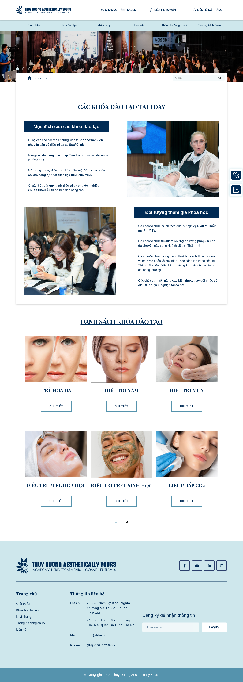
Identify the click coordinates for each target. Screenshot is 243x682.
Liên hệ (21, 629)
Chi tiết (56, 406)
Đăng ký (214, 627)
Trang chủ (26, 594)
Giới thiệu (23, 604)
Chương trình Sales (209, 25)
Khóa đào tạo (69, 25)
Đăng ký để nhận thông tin (168, 615)
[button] (17, 68)
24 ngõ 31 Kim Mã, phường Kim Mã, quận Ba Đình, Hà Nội (111, 623)
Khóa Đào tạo (44, 79)
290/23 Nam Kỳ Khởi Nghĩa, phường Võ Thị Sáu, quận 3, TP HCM (109, 608)
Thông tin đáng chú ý (174, 25)
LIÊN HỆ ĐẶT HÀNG (209, 9)
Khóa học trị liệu (27, 610)
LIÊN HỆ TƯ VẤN (165, 9)
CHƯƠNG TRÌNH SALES (120, 9)
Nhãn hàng (104, 25)
